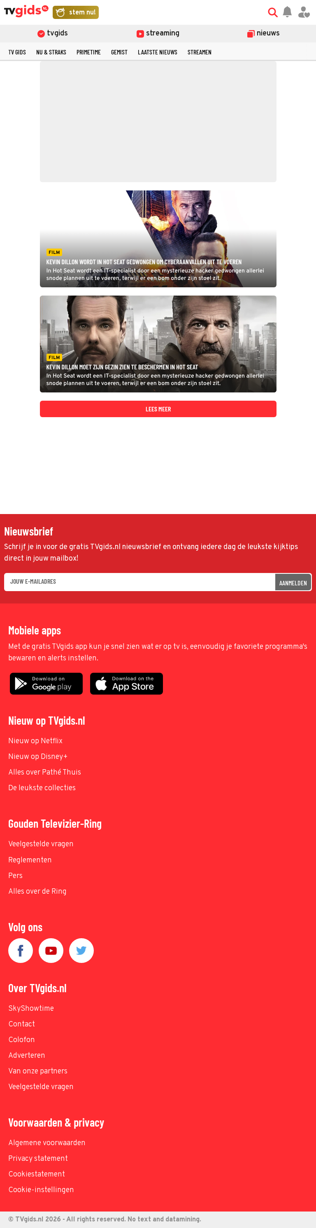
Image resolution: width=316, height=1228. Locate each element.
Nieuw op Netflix (35, 741)
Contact (21, 1024)
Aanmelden (293, 583)
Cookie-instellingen (41, 1190)
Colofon (21, 1040)
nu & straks (51, 52)
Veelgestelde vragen (41, 844)
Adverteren (26, 1056)
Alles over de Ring (37, 892)
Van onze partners (37, 1071)
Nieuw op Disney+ (38, 757)
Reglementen (30, 860)
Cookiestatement (36, 1174)
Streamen (199, 52)
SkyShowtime (31, 1009)
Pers (15, 876)
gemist (119, 52)
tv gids (17, 52)
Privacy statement (38, 1159)
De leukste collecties (42, 788)
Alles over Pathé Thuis (44, 772)
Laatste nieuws (157, 52)
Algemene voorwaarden (47, 1143)
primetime (89, 52)
